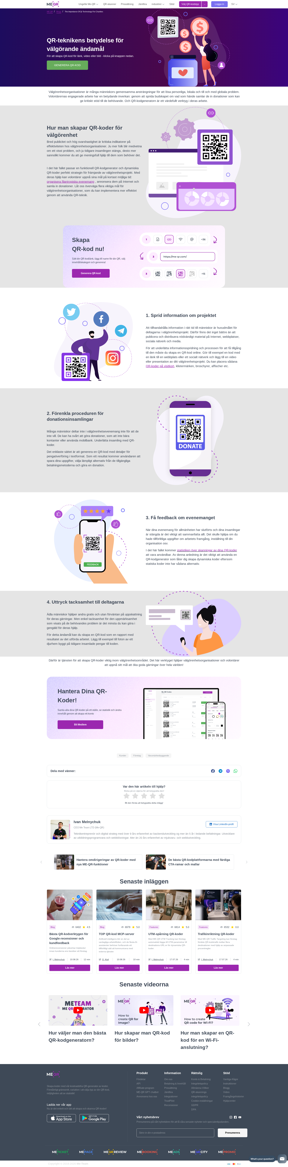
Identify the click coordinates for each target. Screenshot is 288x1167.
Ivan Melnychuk (87, 822)
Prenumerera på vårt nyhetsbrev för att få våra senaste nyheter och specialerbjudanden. (182, 1122)
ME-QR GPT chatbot (147, 1092)
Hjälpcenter (229, 1101)
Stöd (171, 4)
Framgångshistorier (233, 1096)
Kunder (122, 755)
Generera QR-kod (91, 273)
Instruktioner (229, 1083)
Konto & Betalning (201, 1079)
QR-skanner (109, 4)
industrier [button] (157, 4)
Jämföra (142, 4)
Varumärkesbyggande (158, 755)
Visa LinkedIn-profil (223, 824)
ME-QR (50, 12)
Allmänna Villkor (200, 1088)
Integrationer (171, 1096)
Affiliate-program (145, 1088)
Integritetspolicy (199, 1083)
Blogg (58, 12)
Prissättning (127, 4)
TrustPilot (169, 1101)
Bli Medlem (80, 724)
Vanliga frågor (230, 1079)
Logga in (219, 4)
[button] (234, 4)
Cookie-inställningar (202, 1101)
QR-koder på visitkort (160, 366)
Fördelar (141, 1079)
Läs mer (69, 968)
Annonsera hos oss (146, 1096)
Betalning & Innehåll (175, 1083)
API (138, 1083)
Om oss (168, 1079)
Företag (137, 755)
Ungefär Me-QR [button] (87, 4)
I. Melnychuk (59, 959)
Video (226, 1092)
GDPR (194, 1105)
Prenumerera (232, 1132)
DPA (193, 1109)
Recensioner (171, 1105)
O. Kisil (105, 959)
